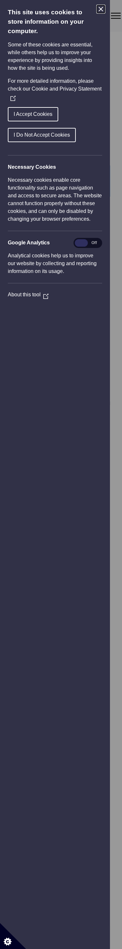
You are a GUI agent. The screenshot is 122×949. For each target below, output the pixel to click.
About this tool (28, 294)
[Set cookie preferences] (13, 936)
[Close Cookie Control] (101, 9)
